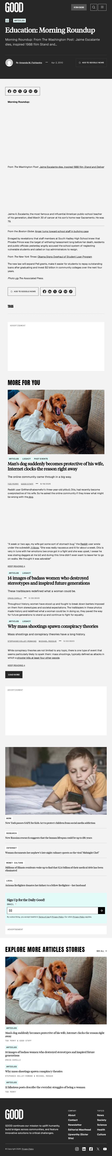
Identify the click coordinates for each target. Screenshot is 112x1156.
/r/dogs (34, 547)
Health (101, 1129)
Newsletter (75, 1124)
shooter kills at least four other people (38, 657)
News (100, 1115)
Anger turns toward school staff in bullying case (62, 231)
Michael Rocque (48, 641)
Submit (102, 911)
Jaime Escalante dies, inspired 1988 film (71, 166)
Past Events (41, 459)
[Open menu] (102, 7)
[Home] (7, 20)
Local (9, 880)
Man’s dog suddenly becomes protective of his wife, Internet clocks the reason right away (56, 466)
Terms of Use (44, 917)
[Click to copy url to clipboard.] (35, 91)
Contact (73, 1120)
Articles (19, 20)
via (16, 278)
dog (30, 496)
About (71, 1115)
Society (101, 1120)
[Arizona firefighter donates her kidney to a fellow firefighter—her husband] (56, 882)
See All (100, 951)
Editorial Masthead (79, 1129)
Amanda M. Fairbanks (30, 62)
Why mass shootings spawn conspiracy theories (53, 626)
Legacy (26, 459)
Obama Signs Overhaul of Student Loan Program (65, 256)
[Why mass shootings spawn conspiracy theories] (56, 1071)
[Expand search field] (93, 7)
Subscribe (79, 7)
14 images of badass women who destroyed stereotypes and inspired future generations (49, 580)
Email (11, 904)
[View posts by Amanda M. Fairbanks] (9, 63)
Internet (11, 848)
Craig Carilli (15, 598)
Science (102, 1124)
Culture (101, 1134)
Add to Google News (93, 62)
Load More (14, 674)
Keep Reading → (16, 566)
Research (11, 833)
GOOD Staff (27, 484)
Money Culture (14, 863)
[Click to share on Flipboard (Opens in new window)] (25, 91)
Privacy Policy (58, 917)
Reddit (84, 544)
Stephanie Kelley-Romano (22, 641)
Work (9, 818)
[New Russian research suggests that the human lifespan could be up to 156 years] (56, 834)
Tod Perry (13, 484)
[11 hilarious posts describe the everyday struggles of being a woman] (56, 1086)
